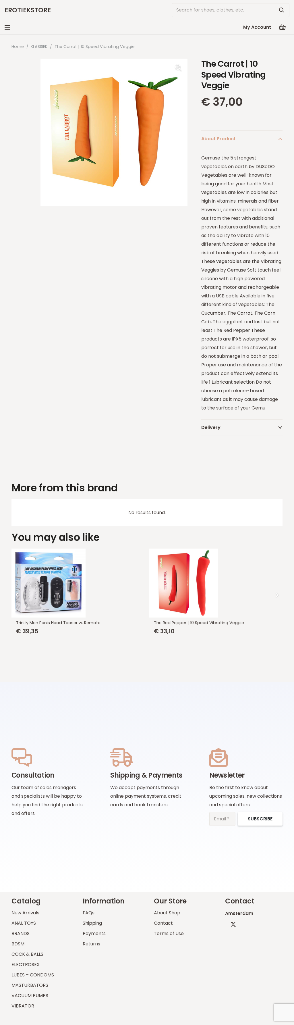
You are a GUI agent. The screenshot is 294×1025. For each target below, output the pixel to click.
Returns (91, 944)
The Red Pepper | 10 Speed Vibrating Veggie (61, 623)
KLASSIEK (39, 46)
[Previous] (17, 595)
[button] (7, 27)
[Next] (277, 595)
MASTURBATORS (29, 985)
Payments (94, 933)
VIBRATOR (22, 1006)
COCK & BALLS (27, 954)
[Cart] (282, 27)
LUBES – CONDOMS (32, 975)
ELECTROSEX (25, 964)
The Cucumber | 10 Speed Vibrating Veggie (198, 623)
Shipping (92, 923)
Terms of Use (169, 933)
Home (17, 46)
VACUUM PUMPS (29, 995)
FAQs (88, 912)
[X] (233, 924)
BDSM (17, 944)
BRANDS (20, 933)
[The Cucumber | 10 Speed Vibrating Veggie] (216, 583)
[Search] (281, 10)
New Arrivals (25, 912)
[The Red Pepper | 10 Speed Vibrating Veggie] (78, 583)
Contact (163, 923)
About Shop (167, 912)
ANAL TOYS (23, 923)
